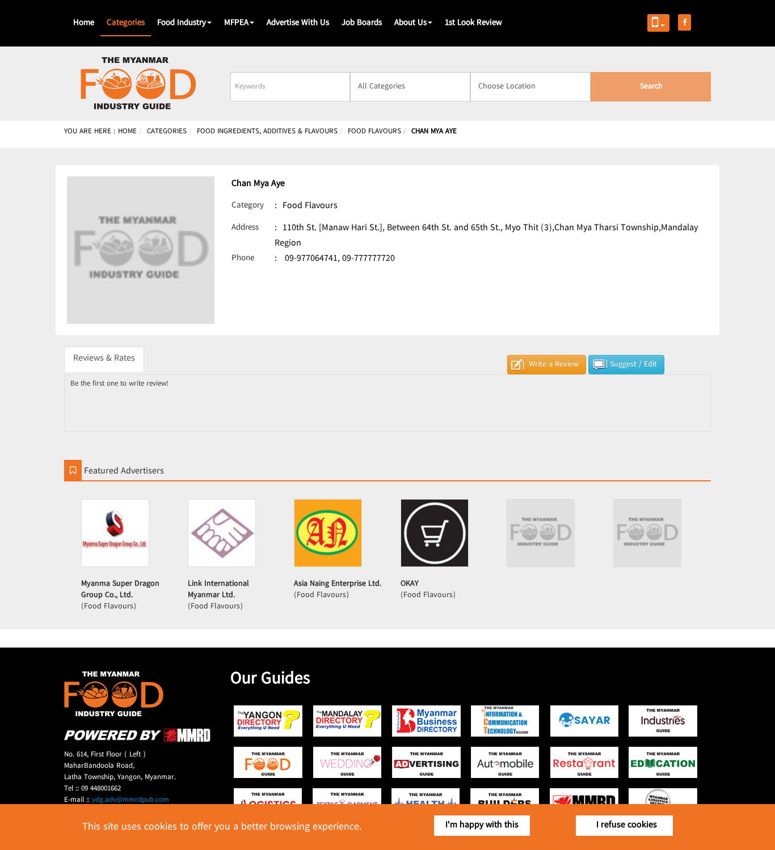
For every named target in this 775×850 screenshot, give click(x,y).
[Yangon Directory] (268, 721)
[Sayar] (584, 721)
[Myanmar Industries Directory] (663, 721)
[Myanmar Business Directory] (426, 721)
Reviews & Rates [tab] (104, 358)
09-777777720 (368, 259)
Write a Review (554, 364)
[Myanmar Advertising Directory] (426, 762)
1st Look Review (473, 23)
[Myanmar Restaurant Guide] (584, 762)
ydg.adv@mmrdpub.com (130, 800)
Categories (126, 23)
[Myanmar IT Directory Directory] (505, 721)
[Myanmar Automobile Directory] (505, 762)
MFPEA (236, 23)
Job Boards (362, 23)
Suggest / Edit (633, 364)
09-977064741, (312, 259)
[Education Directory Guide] (663, 762)
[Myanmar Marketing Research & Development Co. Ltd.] (137, 740)
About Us (410, 23)
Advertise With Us (298, 23)
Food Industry (181, 23)
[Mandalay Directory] (347, 721)
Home (83, 23)
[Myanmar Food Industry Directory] (268, 762)
